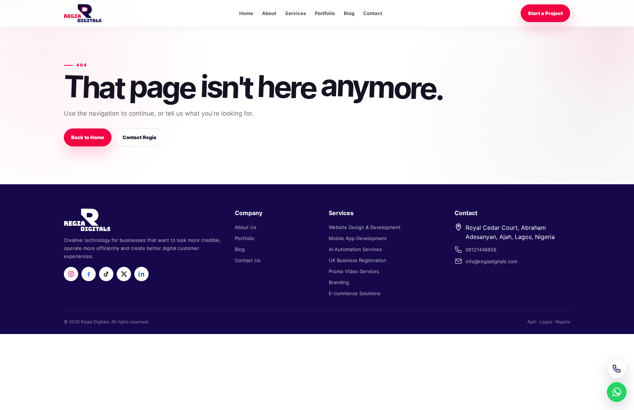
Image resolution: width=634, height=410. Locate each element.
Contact (372, 13)
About (269, 13)
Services (295, 13)
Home (246, 13)
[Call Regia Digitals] (617, 368)
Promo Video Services (354, 271)
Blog (349, 13)
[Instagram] (71, 274)
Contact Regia (139, 137)
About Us (245, 227)
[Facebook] (88, 274)
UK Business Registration (357, 260)
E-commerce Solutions (354, 293)
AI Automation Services (355, 249)
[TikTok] (106, 274)
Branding (339, 282)
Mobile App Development (358, 238)
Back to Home (87, 137)
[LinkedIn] (141, 274)
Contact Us (247, 260)
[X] (124, 274)
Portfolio (325, 13)
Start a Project (545, 13)
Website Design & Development (365, 227)
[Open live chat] (617, 392)
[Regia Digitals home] (82, 13)
